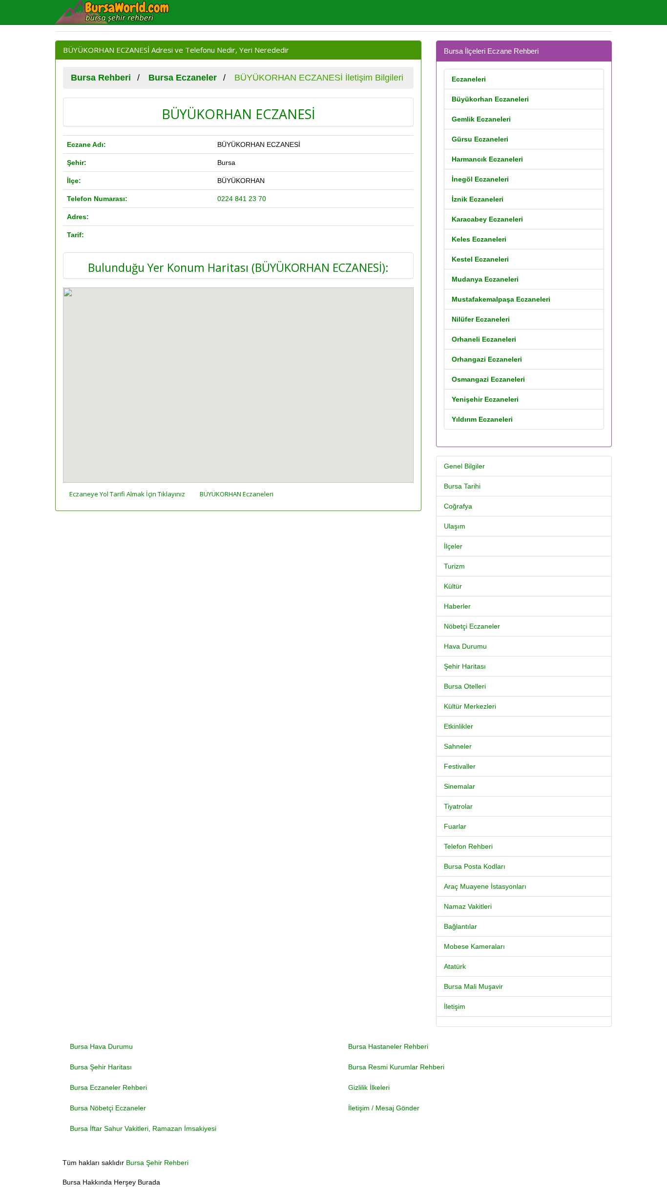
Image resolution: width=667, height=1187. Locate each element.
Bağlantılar (460, 926)
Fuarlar (455, 826)
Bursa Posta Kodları (474, 866)
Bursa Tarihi (462, 486)
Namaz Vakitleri (468, 906)
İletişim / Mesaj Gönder (383, 1108)
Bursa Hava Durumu (101, 1046)
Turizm (454, 566)
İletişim (454, 1006)
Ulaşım (454, 526)
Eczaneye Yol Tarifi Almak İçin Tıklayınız (127, 494)
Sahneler (458, 746)
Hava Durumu (465, 646)
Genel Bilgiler (464, 466)
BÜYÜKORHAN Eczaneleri (236, 494)
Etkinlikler (458, 726)
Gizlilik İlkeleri (369, 1087)
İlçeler (453, 546)
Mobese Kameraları (474, 946)
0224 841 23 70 (241, 199)
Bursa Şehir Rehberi (157, 1163)
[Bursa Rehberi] (118, 12)
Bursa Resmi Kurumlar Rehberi (396, 1067)
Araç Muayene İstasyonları (485, 886)
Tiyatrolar (458, 806)
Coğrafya (458, 506)
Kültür (453, 586)
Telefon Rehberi (468, 846)
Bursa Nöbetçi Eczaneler (108, 1108)
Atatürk (455, 966)
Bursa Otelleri (465, 686)
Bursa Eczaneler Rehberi (108, 1087)
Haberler (457, 606)
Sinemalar (459, 786)
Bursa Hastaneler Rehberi (388, 1046)
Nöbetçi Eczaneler (472, 626)
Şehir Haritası (465, 666)
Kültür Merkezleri (470, 706)
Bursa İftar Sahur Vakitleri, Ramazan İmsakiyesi (143, 1128)
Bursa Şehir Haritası (101, 1067)
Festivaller (460, 766)
